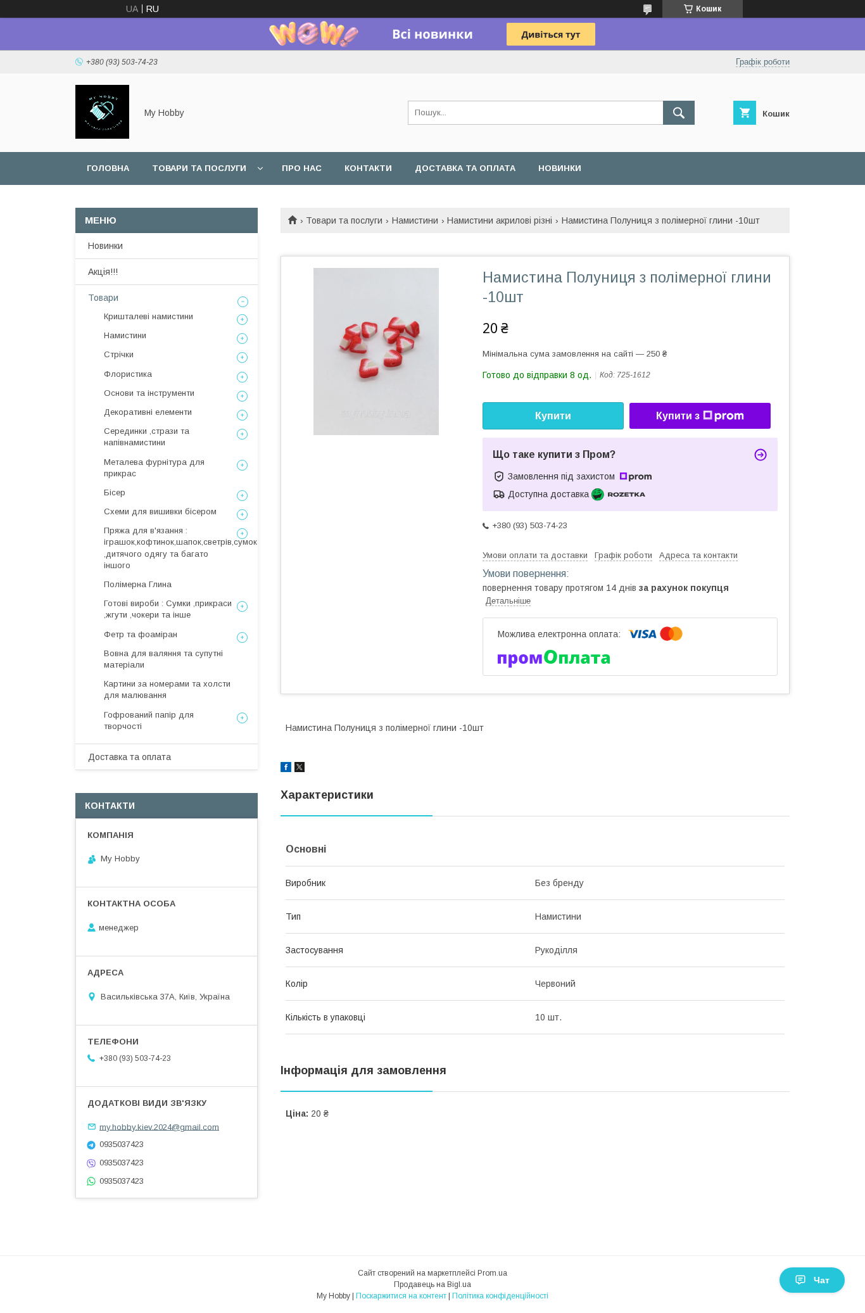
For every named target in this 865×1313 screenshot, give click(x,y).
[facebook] (286, 769)
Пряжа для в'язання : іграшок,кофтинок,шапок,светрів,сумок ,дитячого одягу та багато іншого (180, 548)
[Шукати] (679, 113)
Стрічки (119, 354)
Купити (553, 415)
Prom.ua (492, 1273)
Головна (108, 168)
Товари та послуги (199, 168)
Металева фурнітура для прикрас (154, 467)
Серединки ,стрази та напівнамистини (146, 436)
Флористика (128, 374)
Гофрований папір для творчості (149, 720)
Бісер (114, 492)
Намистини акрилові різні (499, 220)
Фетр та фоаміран (140, 634)
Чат (822, 1280)
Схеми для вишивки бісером (160, 511)
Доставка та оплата (465, 168)
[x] (299, 769)
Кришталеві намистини (148, 316)
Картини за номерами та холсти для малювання (167, 689)
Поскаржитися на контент (401, 1295)
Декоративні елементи (148, 412)
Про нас (302, 168)
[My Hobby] (102, 135)
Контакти (368, 168)
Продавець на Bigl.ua (432, 1284)
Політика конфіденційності (500, 1295)
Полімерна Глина (138, 584)
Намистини (415, 220)
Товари (103, 298)
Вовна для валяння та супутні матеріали (163, 659)
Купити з (678, 415)
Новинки (559, 168)
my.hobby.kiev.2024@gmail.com (159, 1126)
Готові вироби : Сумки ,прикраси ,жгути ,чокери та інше (168, 609)
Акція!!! (103, 272)
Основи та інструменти (149, 393)
